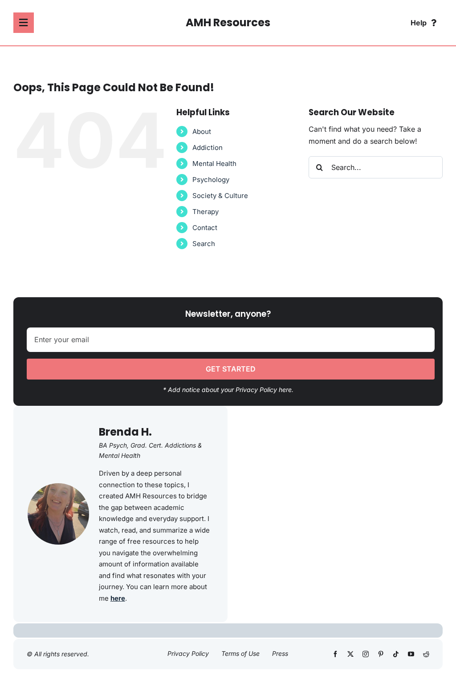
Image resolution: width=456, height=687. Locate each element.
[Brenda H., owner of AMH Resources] (58, 486)
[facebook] (335, 654)
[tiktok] (396, 654)
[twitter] (350, 654)
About (201, 131)
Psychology (210, 179)
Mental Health (214, 163)
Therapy (205, 211)
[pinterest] (381, 654)
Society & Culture (220, 195)
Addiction (207, 147)
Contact (204, 227)
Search (203, 243)
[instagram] (365, 654)
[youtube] (411, 654)
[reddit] (426, 654)
